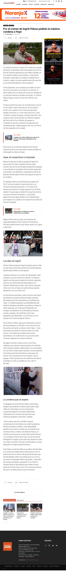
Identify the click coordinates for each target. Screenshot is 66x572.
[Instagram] (56, 1)
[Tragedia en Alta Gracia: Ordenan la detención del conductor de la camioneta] (36, 508)
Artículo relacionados (9, 500)
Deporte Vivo (44, 4)
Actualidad (9, 23)
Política (31, 4)
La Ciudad (18, 4)
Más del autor (20, 500)
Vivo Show (36, 4)
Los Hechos (24, 4)
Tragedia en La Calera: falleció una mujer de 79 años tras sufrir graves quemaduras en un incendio (26, 139)
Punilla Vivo (51, 4)
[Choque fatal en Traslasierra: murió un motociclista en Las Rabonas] (23, 508)
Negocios (46, 566)
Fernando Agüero (9, 34)
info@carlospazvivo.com (32, 560)
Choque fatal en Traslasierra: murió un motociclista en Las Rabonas (24, 212)
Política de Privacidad (54, 566)
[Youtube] (61, 1)
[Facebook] (53, 1)
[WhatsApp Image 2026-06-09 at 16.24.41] (53, 84)
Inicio (4, 23)
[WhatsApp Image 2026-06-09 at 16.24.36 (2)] (53, 60)
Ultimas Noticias (8, 566)
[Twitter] (59, 1)
